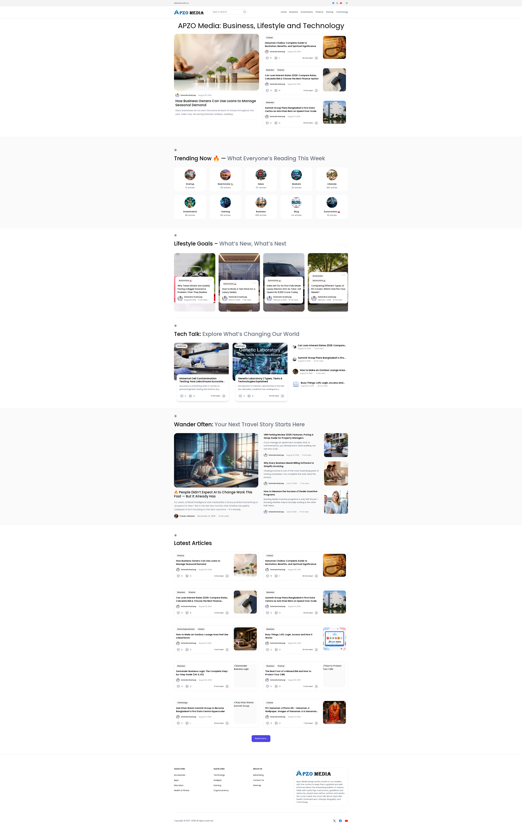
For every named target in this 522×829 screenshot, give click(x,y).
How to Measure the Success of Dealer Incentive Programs (290, 493)
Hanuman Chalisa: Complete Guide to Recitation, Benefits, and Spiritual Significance (290, 44)
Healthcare (181, 346)
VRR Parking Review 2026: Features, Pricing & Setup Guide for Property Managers (288, 436)
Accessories (318, 276)
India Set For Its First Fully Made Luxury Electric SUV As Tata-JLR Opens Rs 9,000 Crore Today (284, 289)
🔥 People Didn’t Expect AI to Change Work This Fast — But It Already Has (213, 494)
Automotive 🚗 (185, 280)
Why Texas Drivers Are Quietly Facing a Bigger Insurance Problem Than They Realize (194, 289)
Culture (269, 37)
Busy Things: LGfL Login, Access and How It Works (322, 382)
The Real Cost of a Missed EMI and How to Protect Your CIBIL (288, 673)
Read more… (261, 738)
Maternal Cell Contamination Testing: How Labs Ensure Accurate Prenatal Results (201, 380)
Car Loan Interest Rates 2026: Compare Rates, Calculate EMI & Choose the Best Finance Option (292, 77)
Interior (201, 629)
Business (270, 70)
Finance (281, 70)
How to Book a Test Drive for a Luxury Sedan (238, 290)
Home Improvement (186, 629)
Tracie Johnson (187, 516)
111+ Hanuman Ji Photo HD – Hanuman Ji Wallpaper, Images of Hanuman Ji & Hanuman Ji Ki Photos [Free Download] (290, 710)
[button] (347, 3)
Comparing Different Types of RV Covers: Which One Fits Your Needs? (328, 289)
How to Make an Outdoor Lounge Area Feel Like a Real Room (322, 370)
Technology (182, 702)
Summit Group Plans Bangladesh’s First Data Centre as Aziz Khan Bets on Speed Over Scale (290, 109)
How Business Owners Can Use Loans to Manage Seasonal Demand (215, 103)
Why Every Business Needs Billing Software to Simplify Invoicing (289, 464)
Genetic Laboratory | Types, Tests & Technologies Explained (260, 380)
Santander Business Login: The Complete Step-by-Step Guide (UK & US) (202, 673)
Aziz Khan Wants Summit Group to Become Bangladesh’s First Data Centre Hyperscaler (200, 710)
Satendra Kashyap (188, 95)
